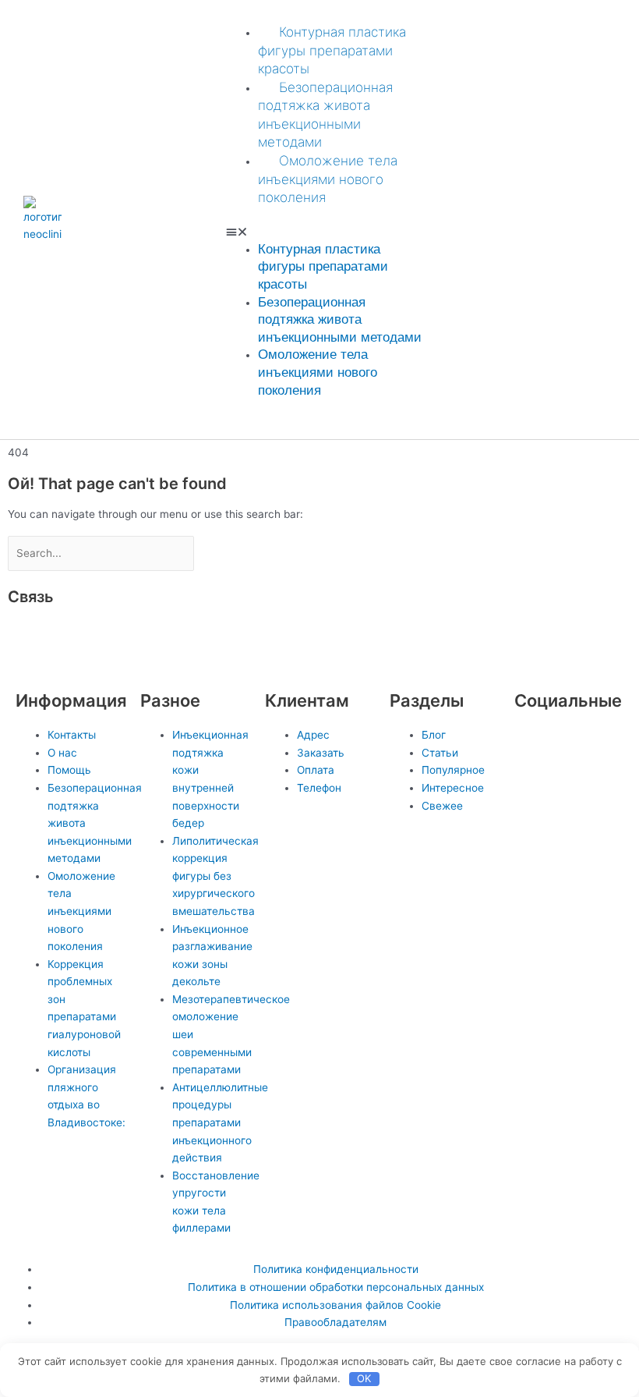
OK (364, 1378)
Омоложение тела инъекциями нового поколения (327, 179)
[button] (324, 232)
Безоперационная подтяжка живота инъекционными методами (340, 320)
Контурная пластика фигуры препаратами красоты (332, 50)
